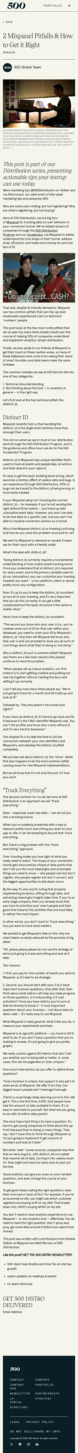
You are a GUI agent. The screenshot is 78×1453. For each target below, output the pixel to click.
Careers (42, 1380)
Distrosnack (15, 194)
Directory (19, 1407)
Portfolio (44, 1385)
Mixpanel (13, 222)
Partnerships (44, 1393)
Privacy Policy (40, 1422)
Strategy (43, 1399)
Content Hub (17, 1387)
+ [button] (69, 6)
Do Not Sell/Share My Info (35, 1431)
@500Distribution (42, 190)
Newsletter (19, 1393)
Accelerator (35, 234)
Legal (15, 1422)
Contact (17, 1380)
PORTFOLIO (53, 6)
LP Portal (16, 1401)
